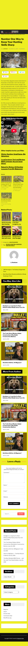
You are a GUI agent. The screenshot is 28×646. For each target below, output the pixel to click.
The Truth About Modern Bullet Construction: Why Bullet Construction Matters (12, 335)
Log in (5, 611)
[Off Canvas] (2, 31)
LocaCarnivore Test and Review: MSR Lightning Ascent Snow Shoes (13, 161)
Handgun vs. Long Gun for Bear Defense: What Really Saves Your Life (14, 306)
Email (5, 491)
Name (5, 485)
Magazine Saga (20, 638)
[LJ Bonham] (14, 255)
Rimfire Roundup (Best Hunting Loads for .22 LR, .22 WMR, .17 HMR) (6, 184)
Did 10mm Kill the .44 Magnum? (12, 362)
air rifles (19, 244)
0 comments (22, 48)
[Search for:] (10, 514)
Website (6, 497)
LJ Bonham (5, 48)
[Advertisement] (14, 15)
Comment (7, 472)
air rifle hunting (11, 244)
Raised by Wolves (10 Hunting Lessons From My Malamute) (12, 168)
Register (6, 609)
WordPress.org (7, 618)
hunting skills (10, 245)
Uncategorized (13, 242)
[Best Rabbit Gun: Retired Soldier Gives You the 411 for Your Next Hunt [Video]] (18, 179)
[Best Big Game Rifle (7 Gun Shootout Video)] (6, 196)
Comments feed (8, 615)
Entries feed (7, 613)
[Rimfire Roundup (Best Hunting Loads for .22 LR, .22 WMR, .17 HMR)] (6, 179)
